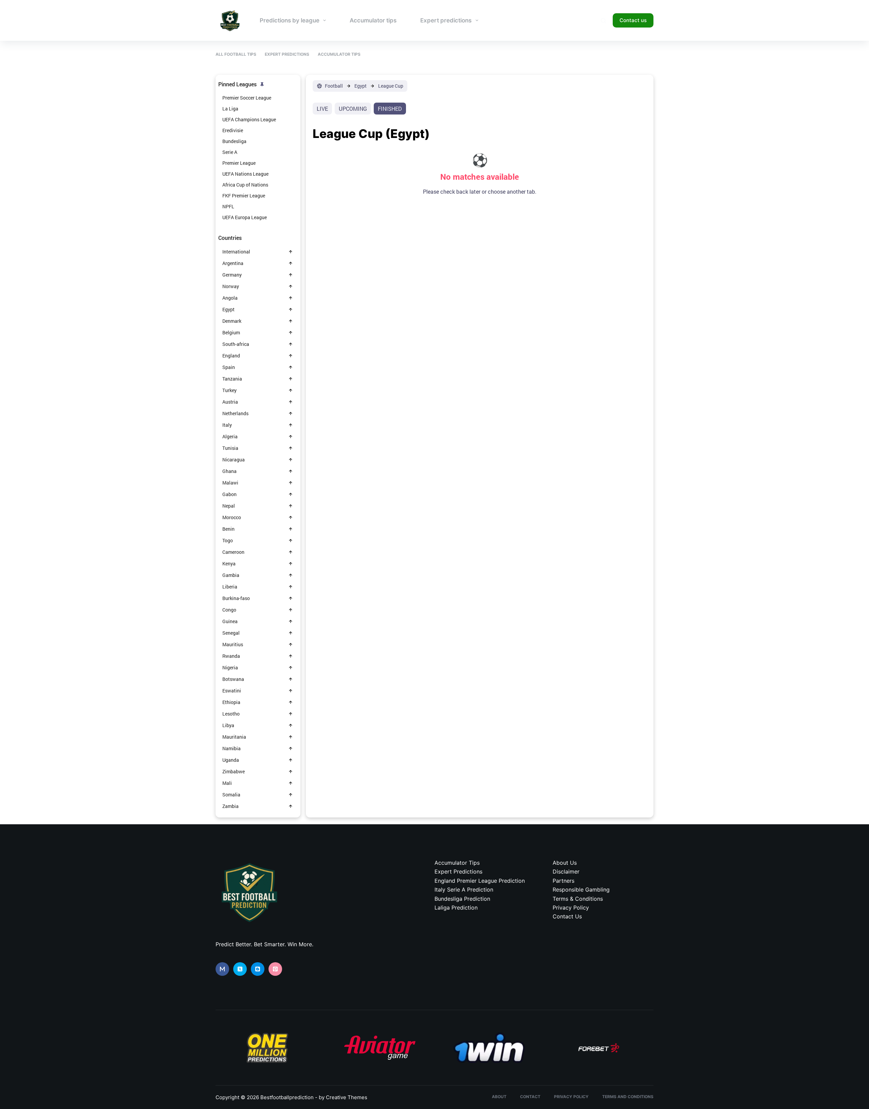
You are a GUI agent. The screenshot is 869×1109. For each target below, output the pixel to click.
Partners (563, 880)
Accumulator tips (373, 20)
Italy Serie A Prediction (463, 889)
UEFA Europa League (244, 217)
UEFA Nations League (245, 174)
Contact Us (567, 916)
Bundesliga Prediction (462, 898)
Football (334, 86)
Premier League (239, 163)
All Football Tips (236, 54)
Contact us (633, 20)
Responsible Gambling (581, 889)
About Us (565, 862)
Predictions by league (289, 20)
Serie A (229, 152)
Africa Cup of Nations (245, 184)
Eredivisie (232, 130)
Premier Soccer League (246, 97)
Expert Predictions (287, 54)
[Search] (603, 20)
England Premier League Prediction (479, 880)
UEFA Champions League (249, 119)
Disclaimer (566, 871)
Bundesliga (234, 141)
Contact (530, 1096)
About (499, 1096)
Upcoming (353, 108)
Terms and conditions (627, 1096)
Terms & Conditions (578, 898)
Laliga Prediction (456, 907)
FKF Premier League (243, 195)
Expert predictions (446, 20)
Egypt (360, 86)
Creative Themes (346, 1097)
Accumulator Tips (339, 54)
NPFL (228, 206)
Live (322, 108)
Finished (390, 108)
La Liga (230, 108)
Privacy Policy (571, 907)
